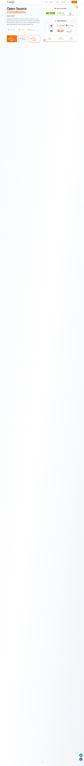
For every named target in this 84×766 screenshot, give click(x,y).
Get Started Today (12, 38)
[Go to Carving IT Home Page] (11, 2)
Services (51, 2)
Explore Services (23, 38)
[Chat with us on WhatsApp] (81, 755)
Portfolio (57, 2)
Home (46, 2)
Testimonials (63, 2)
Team (69, 2)
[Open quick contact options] (80, 759)
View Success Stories (34, 38)
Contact (74, 2)
